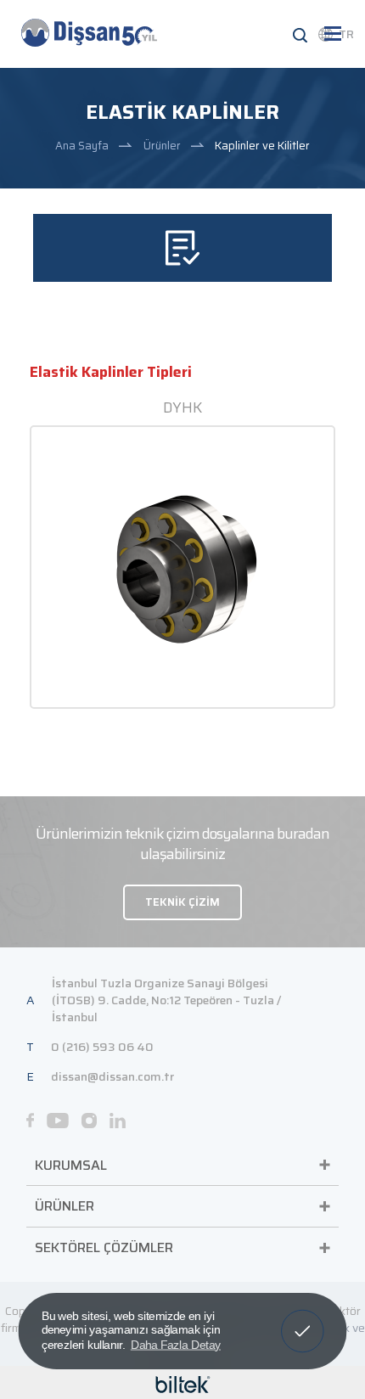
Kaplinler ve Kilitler (262, 146)
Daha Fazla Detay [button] (176, 1344)
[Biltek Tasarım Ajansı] (183, 1383)
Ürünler (162, 146)
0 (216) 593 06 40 (102, 1046)
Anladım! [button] (302, 1319)
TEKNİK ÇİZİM (182, 902)
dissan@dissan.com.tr (112, 1076)
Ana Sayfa (82, 146)
